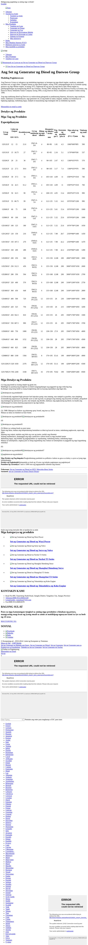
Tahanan (9, 12)
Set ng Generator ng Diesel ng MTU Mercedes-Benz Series (31, 469)
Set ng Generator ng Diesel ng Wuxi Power (30, 541)
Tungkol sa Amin (12, 14)
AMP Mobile (16, 643)
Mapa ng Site (6, 643)
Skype (3, 653)
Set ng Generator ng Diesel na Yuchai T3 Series (32, 559)
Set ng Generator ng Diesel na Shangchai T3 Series (34, 577)
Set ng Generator (57, 645)
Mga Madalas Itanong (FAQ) (16, 43)
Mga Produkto (11, 24)
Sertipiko (13, 20)
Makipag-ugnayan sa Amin (15, 45)
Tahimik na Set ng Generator (31, 647)
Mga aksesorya (15, 38)
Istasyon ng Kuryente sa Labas (21, 34)
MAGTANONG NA (8, 621)
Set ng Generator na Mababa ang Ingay (15, 645)
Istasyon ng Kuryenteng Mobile (21, 32)
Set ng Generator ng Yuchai (52, 647)
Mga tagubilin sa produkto (15, 47)
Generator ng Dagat (17, 28)
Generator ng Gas (16, 30)
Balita (8, 41)
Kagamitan (14, 22)
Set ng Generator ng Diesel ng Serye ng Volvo (31, 550)
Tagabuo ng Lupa (16, 26)
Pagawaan (14, 18)
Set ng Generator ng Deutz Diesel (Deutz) (24, 471)
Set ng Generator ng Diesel (40, 645)
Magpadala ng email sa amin (11, 107)
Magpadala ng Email (8, 651)
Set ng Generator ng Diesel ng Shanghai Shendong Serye (36, 568)
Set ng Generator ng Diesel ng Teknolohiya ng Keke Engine (38, 586)
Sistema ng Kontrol (17, 36)
